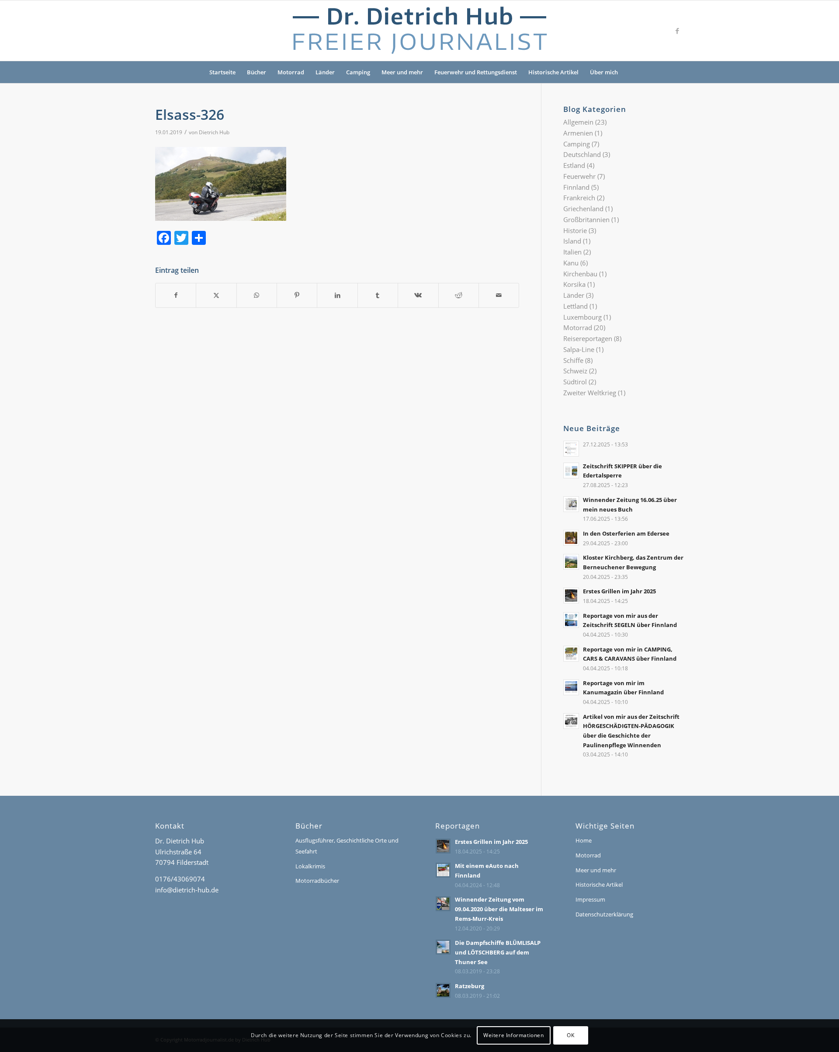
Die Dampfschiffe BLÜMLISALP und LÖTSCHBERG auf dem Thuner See (498, 952)
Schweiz (575, 370)
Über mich (604, 72)
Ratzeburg (469, 986)
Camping (358, 72)
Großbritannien (586, 219)
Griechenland (583, 208)
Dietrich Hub (214, 132)
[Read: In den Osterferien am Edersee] (571, 538)
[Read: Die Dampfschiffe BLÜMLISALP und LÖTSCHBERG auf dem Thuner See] (443, 947)
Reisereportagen (587, 338)
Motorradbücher (317, 881)
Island (572, 241)
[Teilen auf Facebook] (176, 295)
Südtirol (575, 381)
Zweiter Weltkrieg (589, 392)
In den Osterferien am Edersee (626, 533)
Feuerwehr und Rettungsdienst (475, 72)
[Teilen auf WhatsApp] (257, 295)
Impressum (590, 899)
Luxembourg (582, 317)
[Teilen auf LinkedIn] (337, 295)
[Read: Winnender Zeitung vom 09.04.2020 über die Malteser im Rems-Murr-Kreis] (443, 904)
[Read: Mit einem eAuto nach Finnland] (443, 870)
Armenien (578, 133)
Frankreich (579, 197)
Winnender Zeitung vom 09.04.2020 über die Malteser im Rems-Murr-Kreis (499, 908)
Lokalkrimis (310, 866)
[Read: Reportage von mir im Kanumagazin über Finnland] (571, 687)
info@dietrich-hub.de (186, 889)
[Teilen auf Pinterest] (297, 295)
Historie (575, 230)
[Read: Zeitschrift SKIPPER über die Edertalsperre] (571, 470)
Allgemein (578, 122)
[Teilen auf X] (216, 295)
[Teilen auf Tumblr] (378, 295)
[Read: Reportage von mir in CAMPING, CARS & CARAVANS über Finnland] (571, 654)
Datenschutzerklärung (604, 914)
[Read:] (571, 448)
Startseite (222, 72)
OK (570, 1035)
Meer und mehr (402, 72)
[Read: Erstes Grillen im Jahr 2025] (571, 595)
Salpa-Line (578, 349)
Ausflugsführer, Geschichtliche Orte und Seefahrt (347, 845)
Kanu (571, 262)
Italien (572, 251)
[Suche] (629, 72)
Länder (325, 72)
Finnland (576, 187)
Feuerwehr (579, 176)
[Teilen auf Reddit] (458, 295)
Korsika (574, 284)
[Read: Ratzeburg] (443, 990)
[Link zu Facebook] (677, 30)
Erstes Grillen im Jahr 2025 (619, 591)
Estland (574, 165)
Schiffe (573, 360)
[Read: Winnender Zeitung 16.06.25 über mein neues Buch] (571, 504)
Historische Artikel (553, 72)
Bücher (256, 72)
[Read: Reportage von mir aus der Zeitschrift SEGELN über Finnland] (571, 620)
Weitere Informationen (513, 1035)
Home (584, 840)
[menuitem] (629, 72)
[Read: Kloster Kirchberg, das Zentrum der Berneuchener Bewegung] (571, 562)
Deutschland (582, 154)
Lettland (575, 306)
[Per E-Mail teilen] (499, 295)
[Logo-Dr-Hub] (419, 30)
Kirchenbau (580, 273)
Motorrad (290, 72)
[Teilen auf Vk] (418, 295)
